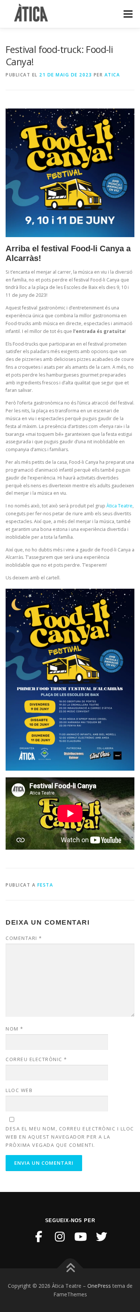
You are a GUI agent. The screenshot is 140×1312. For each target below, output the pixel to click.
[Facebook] (38, 1236)
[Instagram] (59, 1236)
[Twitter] (101, 1236)
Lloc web (19, 1090)
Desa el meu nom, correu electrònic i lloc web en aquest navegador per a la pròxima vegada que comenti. (70, 1136)
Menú (127, 14)
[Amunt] (70, 1268)
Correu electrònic (36, 1059)
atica (112, 75)
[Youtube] (80, 1236)
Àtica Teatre (119, 506)
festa (45, 885)
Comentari (24, 938)
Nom (15, 1028)
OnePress (99, 1285)
